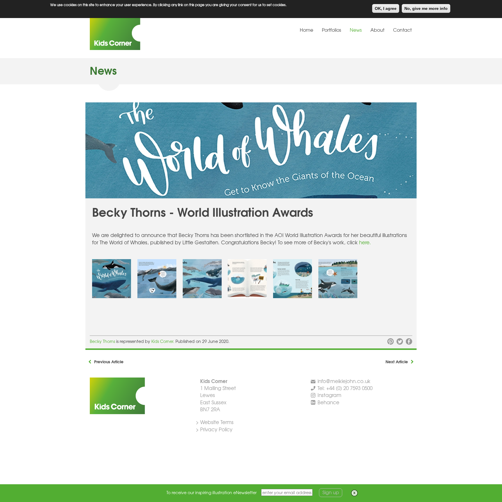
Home (306, 29)
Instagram (329, 394)
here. (365, 242)
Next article (397, 361)
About (377, 29)
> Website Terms (215, 422)
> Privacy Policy (214, 429)
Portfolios (331, 29)
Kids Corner (133, 33)
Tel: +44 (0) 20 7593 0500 (345, 387)
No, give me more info (426, 8)
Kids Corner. (163, 341)
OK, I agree (386, 8)
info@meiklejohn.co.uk (344, 380)
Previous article (108, 361)
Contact (402, 29)
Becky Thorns (102, 341)
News (356, 29)
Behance (328, 402)
